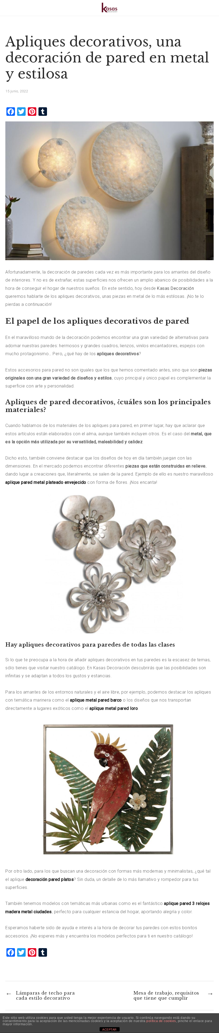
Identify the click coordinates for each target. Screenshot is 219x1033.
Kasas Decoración (175, 288)
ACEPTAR (109, 1029)
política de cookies (161, 1021)
